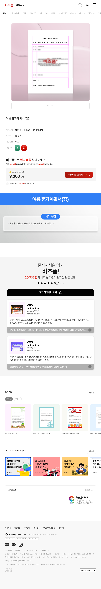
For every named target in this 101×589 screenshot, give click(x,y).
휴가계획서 (38, 129)
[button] (98, 466)
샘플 (17, 129)
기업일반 (26, 129)
